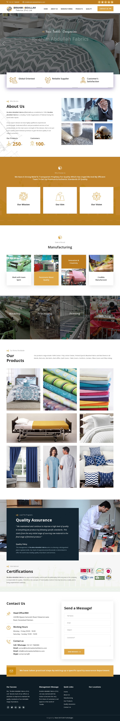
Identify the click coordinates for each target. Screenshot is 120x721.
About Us (54, 9)
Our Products (68, 701)
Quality (89, 9)
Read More (59, 57)
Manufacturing (66, 9)
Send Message (73, 652)
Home (46, 9)
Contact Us (104, 9)
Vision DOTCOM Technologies (64, 718)
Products (79, 9)
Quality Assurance (69, 704)
